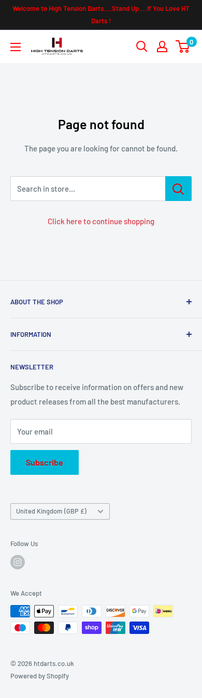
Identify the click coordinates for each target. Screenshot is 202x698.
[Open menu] (15, 47)
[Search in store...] (178, 188)
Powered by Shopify (39, 676)
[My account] (162, 46)
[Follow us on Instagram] (17, 562)
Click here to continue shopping (101, 221)
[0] (183, 46)
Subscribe (44, 462)
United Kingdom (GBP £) (51, 511)
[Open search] (142, 46)
